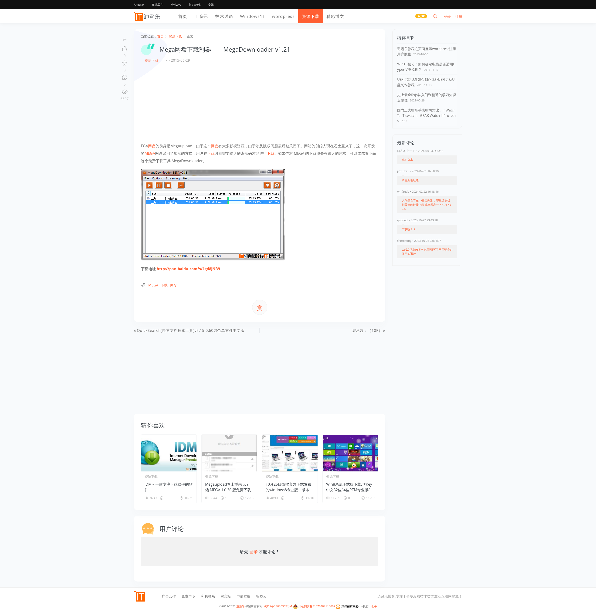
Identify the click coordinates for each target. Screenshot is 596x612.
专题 (211, 5)
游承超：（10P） (367, 330)
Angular (139, 5)
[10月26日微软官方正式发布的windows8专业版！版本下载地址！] (290, 453)
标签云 (261, 596)
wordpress (283, 16)
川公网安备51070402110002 (316, 606)
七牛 (374, 606)
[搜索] (435, 16)
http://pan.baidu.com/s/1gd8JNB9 (188, 268)
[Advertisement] (259, 102)
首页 (182, 16)
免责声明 (188, 596)
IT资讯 (202, 16)
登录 (253, 551)
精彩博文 (335, 16)
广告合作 (169, 596)
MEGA (150, 153)
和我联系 (208, 596)
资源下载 (310, 16)
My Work (194, 5)
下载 (211, 153)
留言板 (225, 596)
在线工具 (157, 5)
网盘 (152, 145)
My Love (176, 5)
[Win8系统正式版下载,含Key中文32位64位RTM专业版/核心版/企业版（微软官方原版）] (350, 453)
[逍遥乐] (148, 16)
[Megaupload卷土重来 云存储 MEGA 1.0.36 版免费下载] (229, 453)
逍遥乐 (240, 606)
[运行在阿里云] (347, 606)
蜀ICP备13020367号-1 (278, 606)
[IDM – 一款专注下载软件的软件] (168, 453)
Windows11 (252, 16)
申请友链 (244, 596)
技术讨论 (224, 16)
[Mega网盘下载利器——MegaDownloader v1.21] (213, 214)
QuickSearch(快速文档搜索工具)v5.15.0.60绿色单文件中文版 (190, 330)
